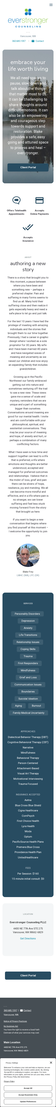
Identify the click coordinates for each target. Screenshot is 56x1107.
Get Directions (28, 938)
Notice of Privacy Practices (15, 1021)
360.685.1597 (19, 41)
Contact (40, 41)
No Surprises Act (11, 1026)
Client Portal (28, 167)
